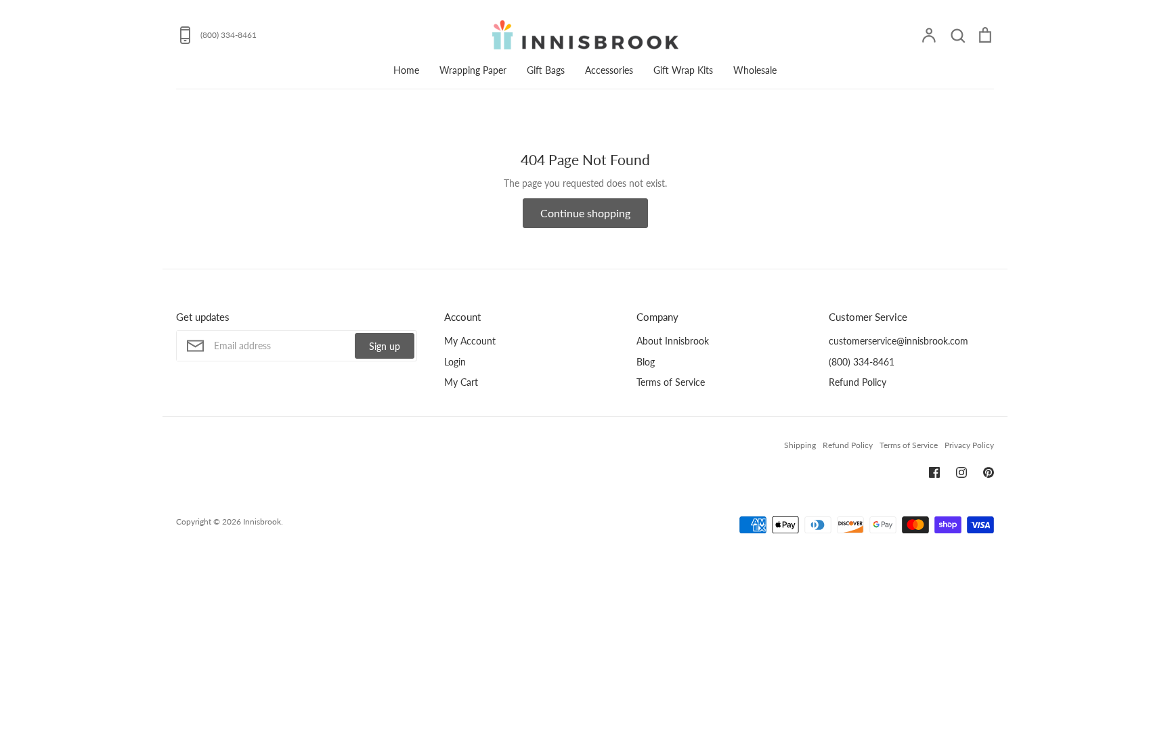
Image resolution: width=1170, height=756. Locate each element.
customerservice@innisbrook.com (898, 341)
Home (406, 70)
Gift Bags (546, 70)
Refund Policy (857, 382)
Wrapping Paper (472, 70)
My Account (470, 341)
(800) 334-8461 (861, 362)
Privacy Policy (969, 445)
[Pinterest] (988, 472)
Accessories (609, 70)
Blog (645, 362)
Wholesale (755, 70)
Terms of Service (670, 382)
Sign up (384, 346)
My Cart (461, 382)
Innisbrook (262, 521)
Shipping (800, 445)
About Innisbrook (672, 341)
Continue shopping (585, 212)
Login (455, 362)
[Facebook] (934, 472)
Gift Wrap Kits (683, 70)
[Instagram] (961, 472)
